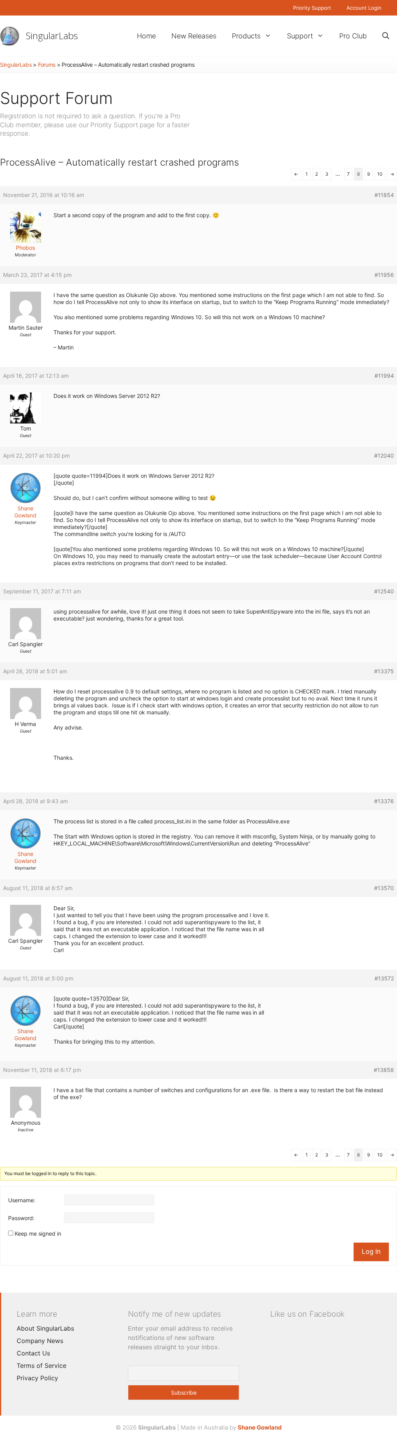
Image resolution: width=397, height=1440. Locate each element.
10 (380, 174)
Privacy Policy (37, 1378)
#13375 (384, 671)
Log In (371, 1251)
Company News (40, 1341)
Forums (46, 64)
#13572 (384, 978)
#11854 (384, 195)
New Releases (193, 36)
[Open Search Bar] (386, 35)
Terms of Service (41, 1365)
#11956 (384, 274)
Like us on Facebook (307, 1314)
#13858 (384, 1070)
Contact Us (33, 1353)
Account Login (364, 8)
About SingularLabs (45, 1328)
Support (300, 36)
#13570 (384, 888)
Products (246, 36)
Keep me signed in (38, 1233)
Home (146, 36)
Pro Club (353, 36)
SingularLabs (52, 35)
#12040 (384, 455)
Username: (21, 1200)
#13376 (384, 801)
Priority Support (312, 8)
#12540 (384, 591)
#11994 (384, 375)
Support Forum (56, 98)
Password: (21, 1218)
